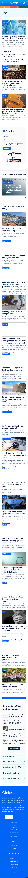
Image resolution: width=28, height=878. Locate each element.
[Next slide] (25, 198)
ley (4, 297)
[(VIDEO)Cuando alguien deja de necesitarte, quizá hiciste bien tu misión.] (14, 186)
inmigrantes (6, 268)
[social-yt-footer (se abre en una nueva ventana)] (9, 854)
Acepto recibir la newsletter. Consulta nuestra (14, 144)
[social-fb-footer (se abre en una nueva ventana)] (12, 854)
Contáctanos (14, 870)
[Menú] (5, 3)
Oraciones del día (11, 779)
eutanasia (5, 22)
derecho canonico (7, 412)
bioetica (5, 214)
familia (4, 670)
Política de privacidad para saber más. (13, 144)
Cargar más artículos (14, 698)
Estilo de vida (14, 830)
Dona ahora (13, 7)
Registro (5, 7)
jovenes (5, 324)
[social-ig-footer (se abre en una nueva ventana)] (18, 854)
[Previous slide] (21, 198)
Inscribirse (6, 148)
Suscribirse (9, 817)
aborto (4, 95)
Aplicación (14, 841)
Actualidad (14, 825)
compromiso (6, 353)
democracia (6, 641)
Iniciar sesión (18, 817)
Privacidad (14, 873)
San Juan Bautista (7, 182)
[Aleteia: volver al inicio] (14, 2)
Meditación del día (12, 767)
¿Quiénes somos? (14, 864)
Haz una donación (14, 861)
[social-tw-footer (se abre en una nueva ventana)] (15, 854)
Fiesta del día (9, 761)
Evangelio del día (11, 773)
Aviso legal (14, 867)
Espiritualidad (14, 827)
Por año (14, 848)
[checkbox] (3, 143)
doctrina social (6, 241)
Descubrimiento (14, 832)
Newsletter (14, 839)
